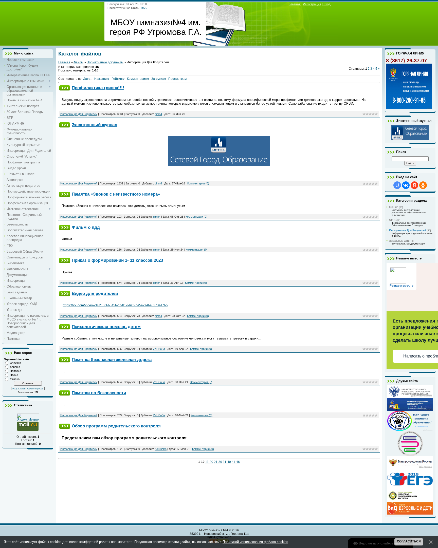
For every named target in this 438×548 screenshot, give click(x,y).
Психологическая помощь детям (106, 326)
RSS (144, 7)
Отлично (15, 362)
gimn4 (158, 114)
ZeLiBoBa (159, 348)
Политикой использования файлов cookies (255, 542)
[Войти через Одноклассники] (423, 185)
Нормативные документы (105, 62)
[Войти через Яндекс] (414, 185)
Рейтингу (118, 79)
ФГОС (393, 219)
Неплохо (15, 370)
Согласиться (409, 541)
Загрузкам (158, 79)
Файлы (78, 62)
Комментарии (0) (198, 183)
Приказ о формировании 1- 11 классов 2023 (117, 260)
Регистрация (312, 4)
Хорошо (15, 366)
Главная (295, 4)
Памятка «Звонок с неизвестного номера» (116, 194)
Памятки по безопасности (99, 392)
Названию (101, 79)
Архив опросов (35, 388)
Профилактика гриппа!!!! (98, 87)
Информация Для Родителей (78, 114)
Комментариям (138, 79)
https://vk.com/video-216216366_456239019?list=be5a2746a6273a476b (115, 305)
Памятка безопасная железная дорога (112, 359)
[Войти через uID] (397, 185)
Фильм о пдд (86, 227)
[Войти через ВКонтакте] (406, 185)
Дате (86, 79)
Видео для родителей (95, 293)
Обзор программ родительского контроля (116, 425)
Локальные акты (399, 240)
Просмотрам (177, 79)
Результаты (18, 388)
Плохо (14, 374)
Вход (327, 4)
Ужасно (15, 379)
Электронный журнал (94, 124)
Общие (393, 207)
